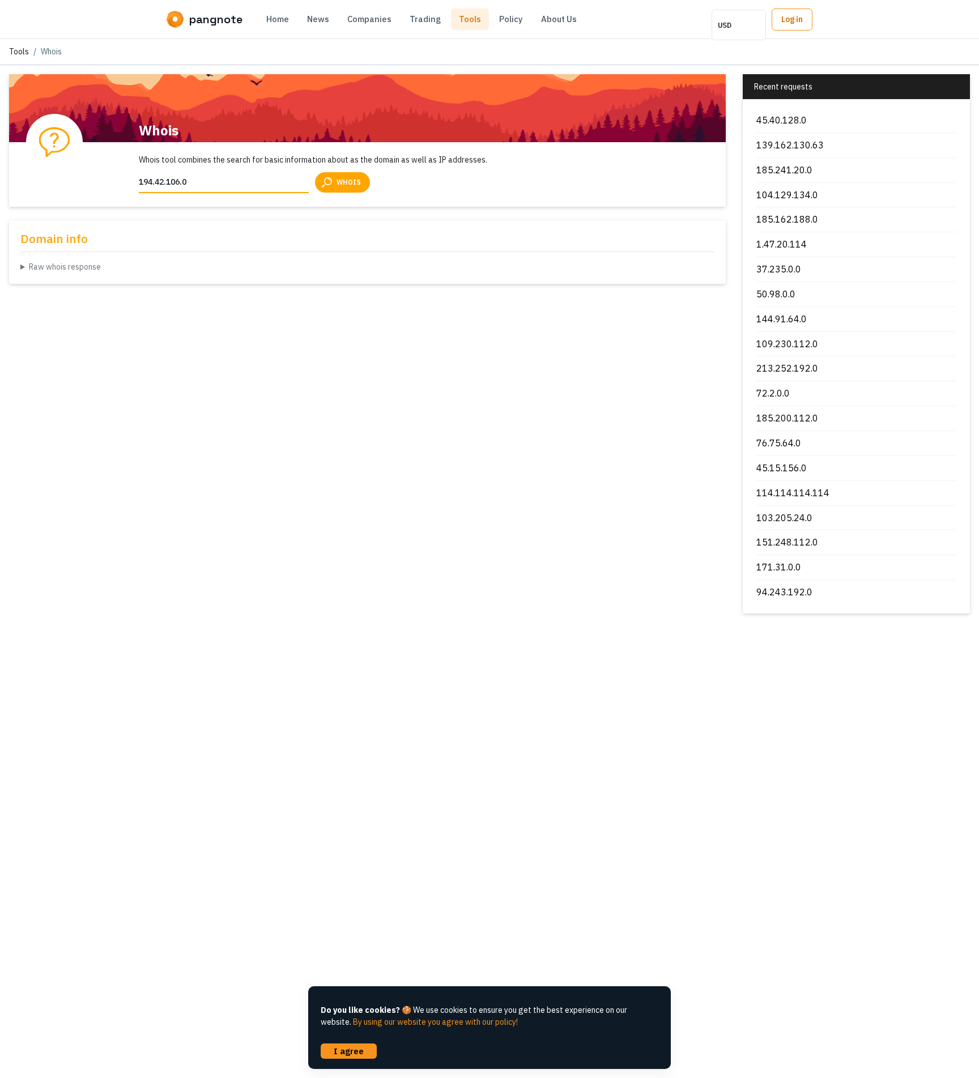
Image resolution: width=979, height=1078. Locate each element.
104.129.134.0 (787, 195)
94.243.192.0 (784, 592)
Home (277, 19)
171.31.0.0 (778, 567)
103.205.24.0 (784, 517)
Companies (369, 19)
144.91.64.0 (781, 319)
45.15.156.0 (781, 468)
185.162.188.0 (787, 219)
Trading (425, 19)
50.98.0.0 (775, 294)
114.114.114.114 (792, 492)
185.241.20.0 (784, 170)
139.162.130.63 (790, 145)
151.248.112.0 (787, 542)
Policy (511, 19)
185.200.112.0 (787, 418)
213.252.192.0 (787, 368)
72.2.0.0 (773, 393)
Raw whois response (65, 267)
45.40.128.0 (781, 120)
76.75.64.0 (778, 443)
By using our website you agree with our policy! (435, 1022)
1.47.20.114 (781, 244)
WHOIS (349, 182)
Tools (470, 19)
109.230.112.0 (787, 344)
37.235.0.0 (778, 269)
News (318, 19)
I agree (349, 1050)
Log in (792, 19)
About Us (559, 19)
